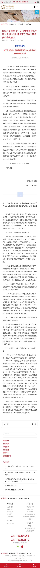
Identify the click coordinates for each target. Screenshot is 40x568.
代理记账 (29, 24)
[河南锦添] (8, 7)
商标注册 (6, 450)
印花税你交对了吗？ (11, 485)
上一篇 (6, 424)
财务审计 (6, 453)
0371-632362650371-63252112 (20, 537)
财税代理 (20, 24)
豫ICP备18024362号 (25, 561)
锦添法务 (6, 447)
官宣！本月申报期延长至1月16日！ (15, 490)
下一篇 (34, 424)
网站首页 (11, 24)
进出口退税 (7, 456)
